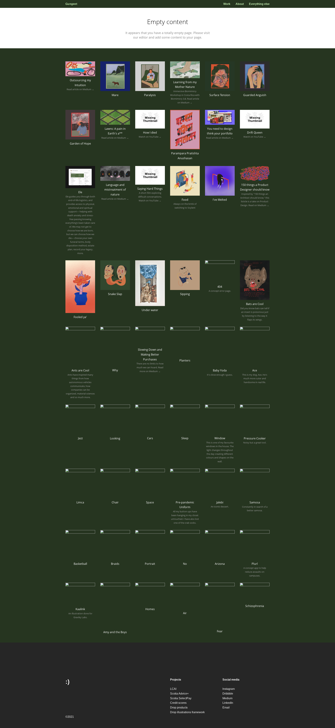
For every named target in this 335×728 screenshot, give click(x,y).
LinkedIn (227, 702)
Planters (184, 360)
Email (226, 707)
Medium (227, 698)
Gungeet (71, 4)
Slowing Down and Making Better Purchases (150, 354)
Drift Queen (254, 132)
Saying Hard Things (150, 189)
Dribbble (227, 693)
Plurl (255, 564)
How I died (150, 132)
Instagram (228, 688)
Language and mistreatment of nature (115, 189)
